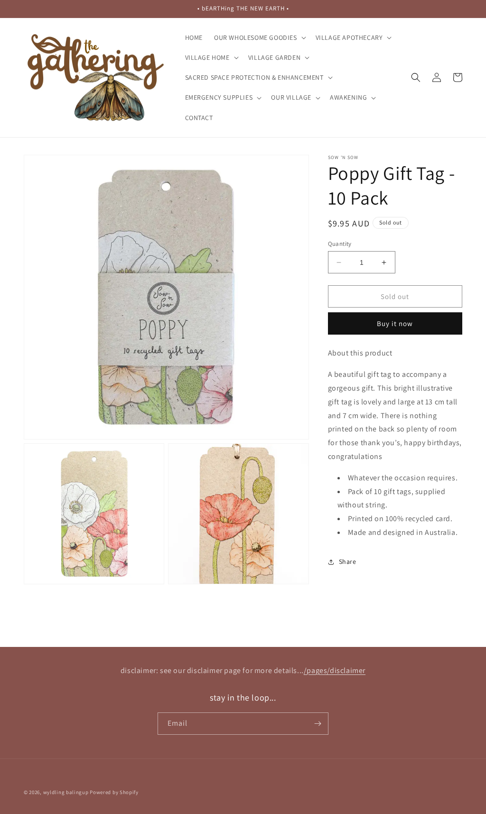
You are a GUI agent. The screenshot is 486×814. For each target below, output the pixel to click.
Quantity (340, 244)
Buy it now (395, 323)
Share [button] (347, 561)
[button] (259, 37)
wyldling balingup (66, 792)
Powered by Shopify (114, 792)
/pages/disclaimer (334, 670)
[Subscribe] (317, 723)
